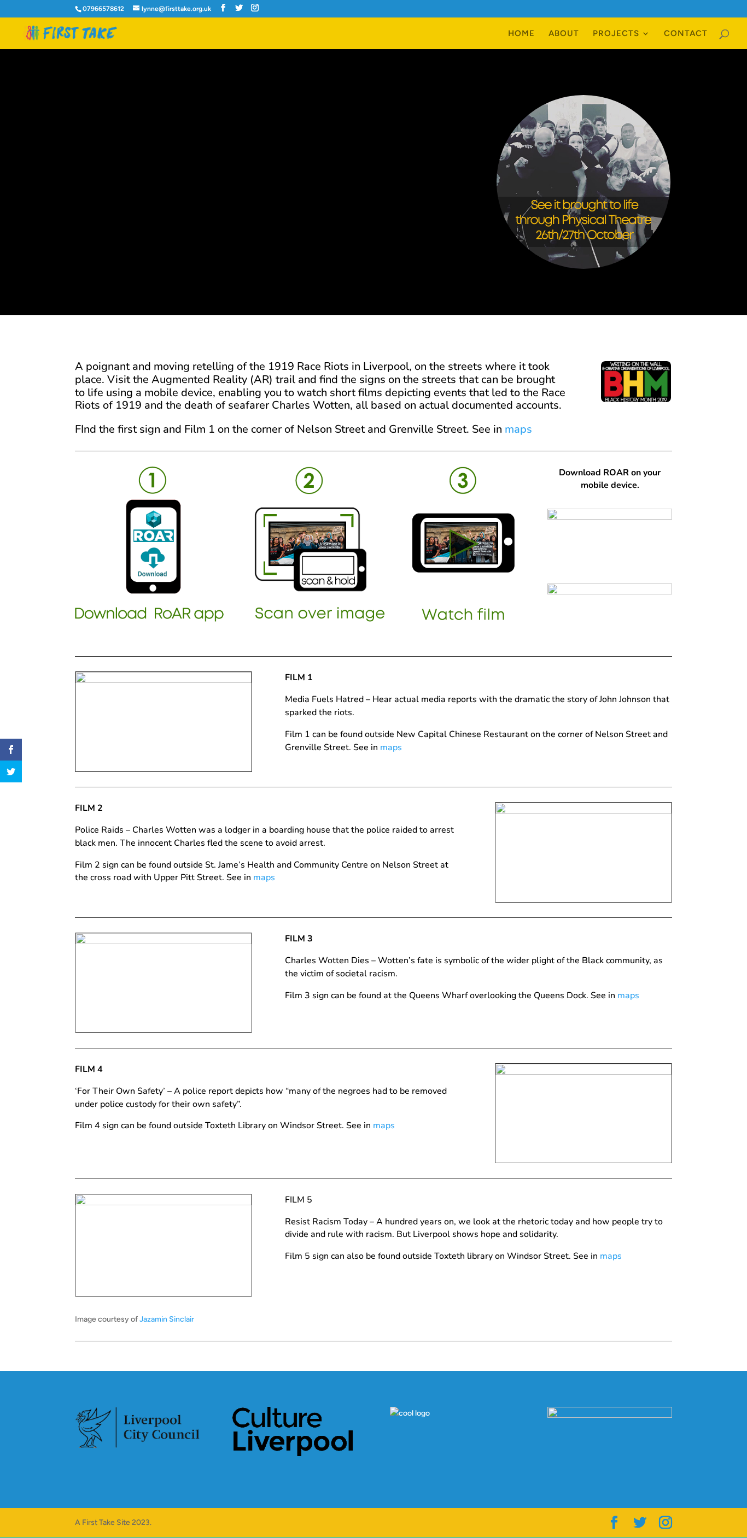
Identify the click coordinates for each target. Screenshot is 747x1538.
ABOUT (563, 34)
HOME (521, 34)
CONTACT (686, 34)
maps (518, 429)
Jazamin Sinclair (166, 1319)
